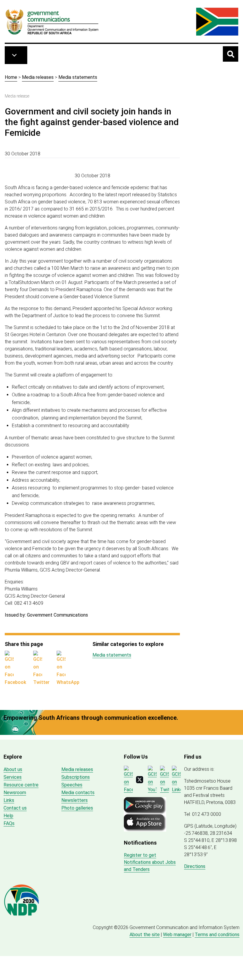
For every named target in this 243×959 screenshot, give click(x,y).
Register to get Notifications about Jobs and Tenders (150, 862)
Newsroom (15, 792)
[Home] (52, 22)
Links (9, 800)
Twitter (41, 682)
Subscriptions (75, 777)
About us (13, 769)
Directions (194, 866)
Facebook (15, 682)
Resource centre (21, 785)
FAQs (9, 823)
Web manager (177, 934)
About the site (145, 934)
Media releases (38, 77)
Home (11, 77)
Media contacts (78, 792)
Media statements (77, 77)
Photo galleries (77, 808)
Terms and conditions (217, 934)
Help (8, 815)
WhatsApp (68, 682)
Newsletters (74, 800)
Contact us (15, 808)
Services (13, 777)
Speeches (71, 785)
